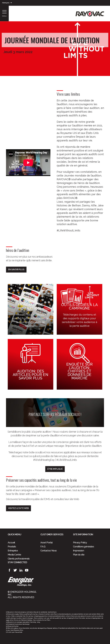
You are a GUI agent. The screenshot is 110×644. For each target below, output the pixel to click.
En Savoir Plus (16, 269)
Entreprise (13, 550)
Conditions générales (83, 546)
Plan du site (79, 554)
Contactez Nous (48, 550)
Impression (78, 550)
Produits (12, 546)
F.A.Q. (43, 546)
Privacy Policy (80, 542)
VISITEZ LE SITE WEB (18, 508)
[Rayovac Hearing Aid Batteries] (89, 15)
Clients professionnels (19, 558)
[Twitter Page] (15, 570)
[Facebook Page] (9, 570)
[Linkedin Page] (21, 570)
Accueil (11, 542)
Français (5, 3)
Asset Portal (46, 542)
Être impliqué (55, 469)
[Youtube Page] (26, 570)
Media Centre (14, 554)
